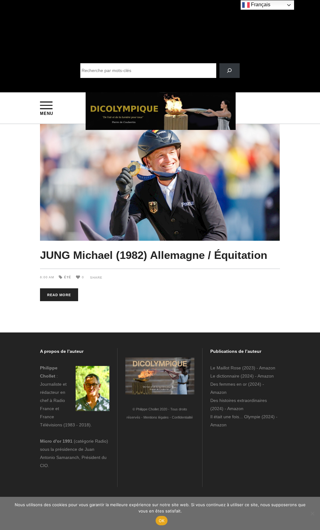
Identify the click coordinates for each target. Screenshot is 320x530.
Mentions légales (156, 417)
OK (162, 520)
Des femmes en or (228, 384)
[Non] (312, 513)
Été (67, 277)
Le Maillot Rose (226, 367)
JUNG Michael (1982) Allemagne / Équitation (153, 255)
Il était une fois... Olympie (235, 416)
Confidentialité (182, 417)
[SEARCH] (229, 70)
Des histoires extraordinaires (238, 400)
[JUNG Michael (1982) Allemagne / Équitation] (160, 182)
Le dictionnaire (224, 375)
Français (260, 4)
